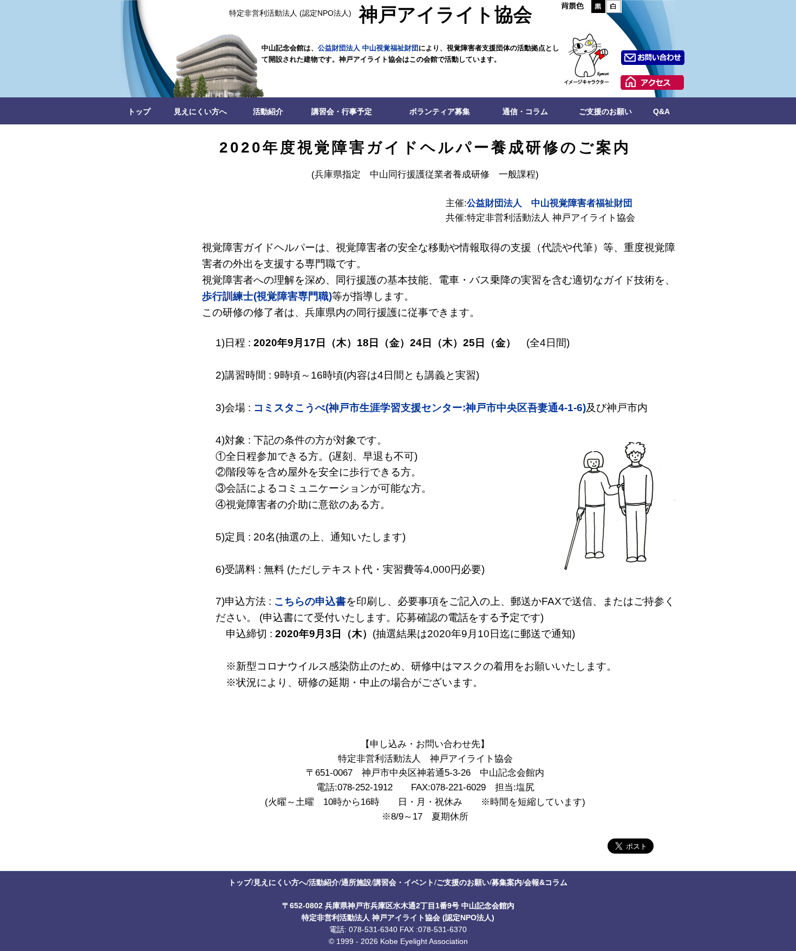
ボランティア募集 (439, 111)
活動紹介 (268, 111)
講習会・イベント (404, 883)
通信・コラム (525, 111)
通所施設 (356, 883)
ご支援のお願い (605, 111)
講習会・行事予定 (341, 111)
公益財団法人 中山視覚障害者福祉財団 (549, 203)
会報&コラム (545, 883)
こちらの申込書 (310, 601)
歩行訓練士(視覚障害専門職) (267, 296)
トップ (139, 111)
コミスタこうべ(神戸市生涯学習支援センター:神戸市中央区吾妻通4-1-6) (419, 407)
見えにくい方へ (200, 111)
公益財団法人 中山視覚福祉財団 (368, 48)
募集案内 (507, 883)
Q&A (661, 111)
